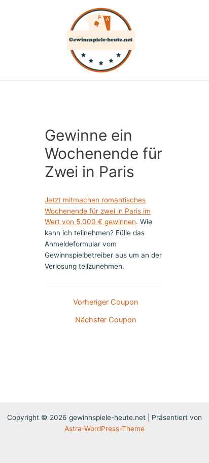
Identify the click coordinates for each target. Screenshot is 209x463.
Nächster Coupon (105, 320)
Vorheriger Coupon (105, 302)
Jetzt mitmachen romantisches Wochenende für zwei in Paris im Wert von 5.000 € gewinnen (98, 211)
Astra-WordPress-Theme (104, 429)
